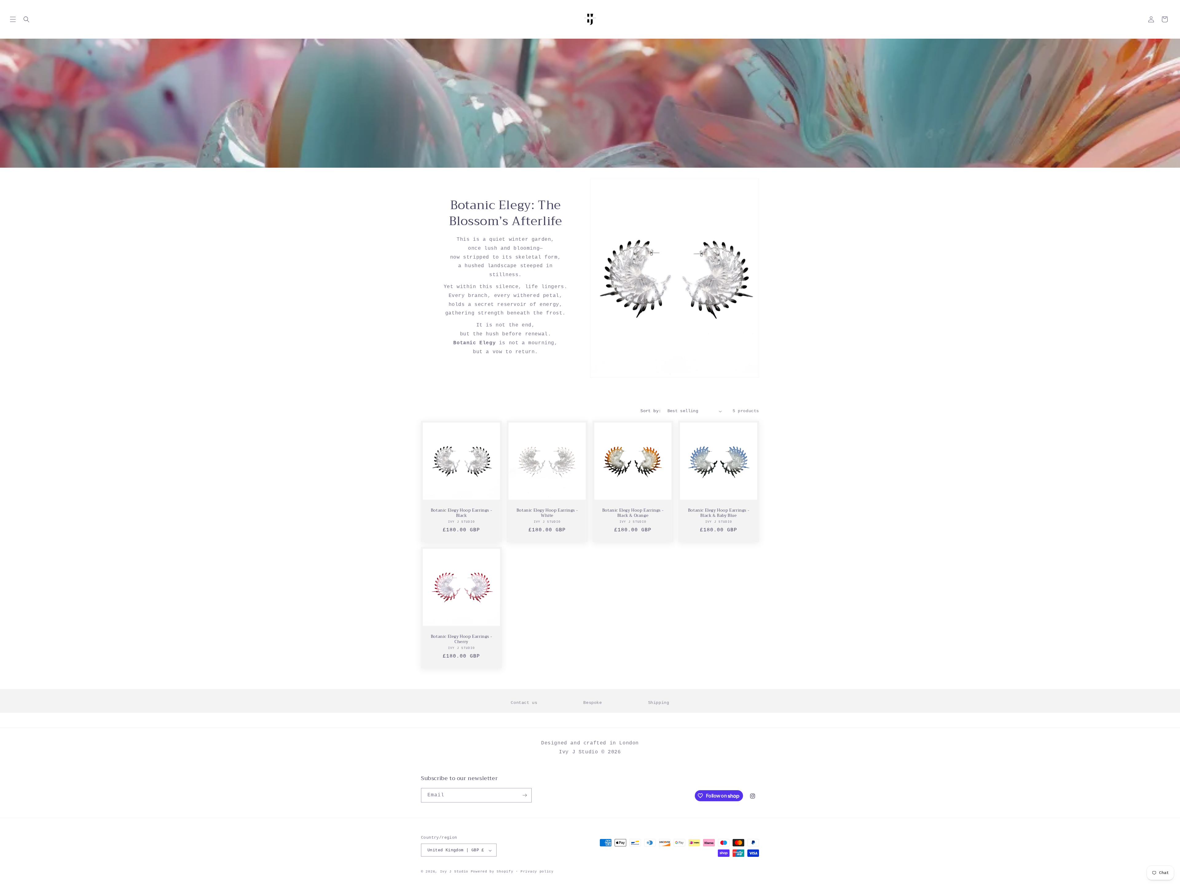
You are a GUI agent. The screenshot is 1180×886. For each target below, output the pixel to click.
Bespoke (592, 702)
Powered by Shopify (492, 872)
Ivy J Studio (454, 872)
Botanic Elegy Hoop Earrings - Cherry (461, 639)
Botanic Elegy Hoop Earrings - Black (461, 513)
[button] (13, 19)
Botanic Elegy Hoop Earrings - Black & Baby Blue (718, 513)
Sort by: (650, 410)
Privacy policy (537, 871)
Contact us (524, 702)
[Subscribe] (524, 795)
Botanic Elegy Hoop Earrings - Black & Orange (632, 513)
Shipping (658, 702)
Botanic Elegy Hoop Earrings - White (547, 513)
